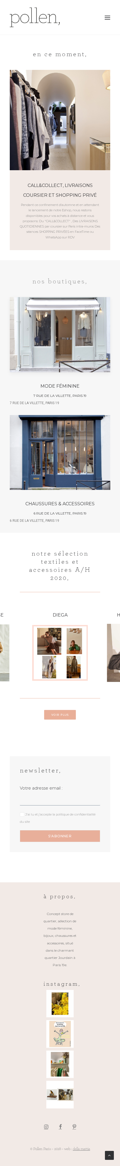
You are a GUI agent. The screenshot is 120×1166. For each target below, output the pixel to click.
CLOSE (109, 535)
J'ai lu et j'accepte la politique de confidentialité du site (54, 609)
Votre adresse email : (29, 582)
